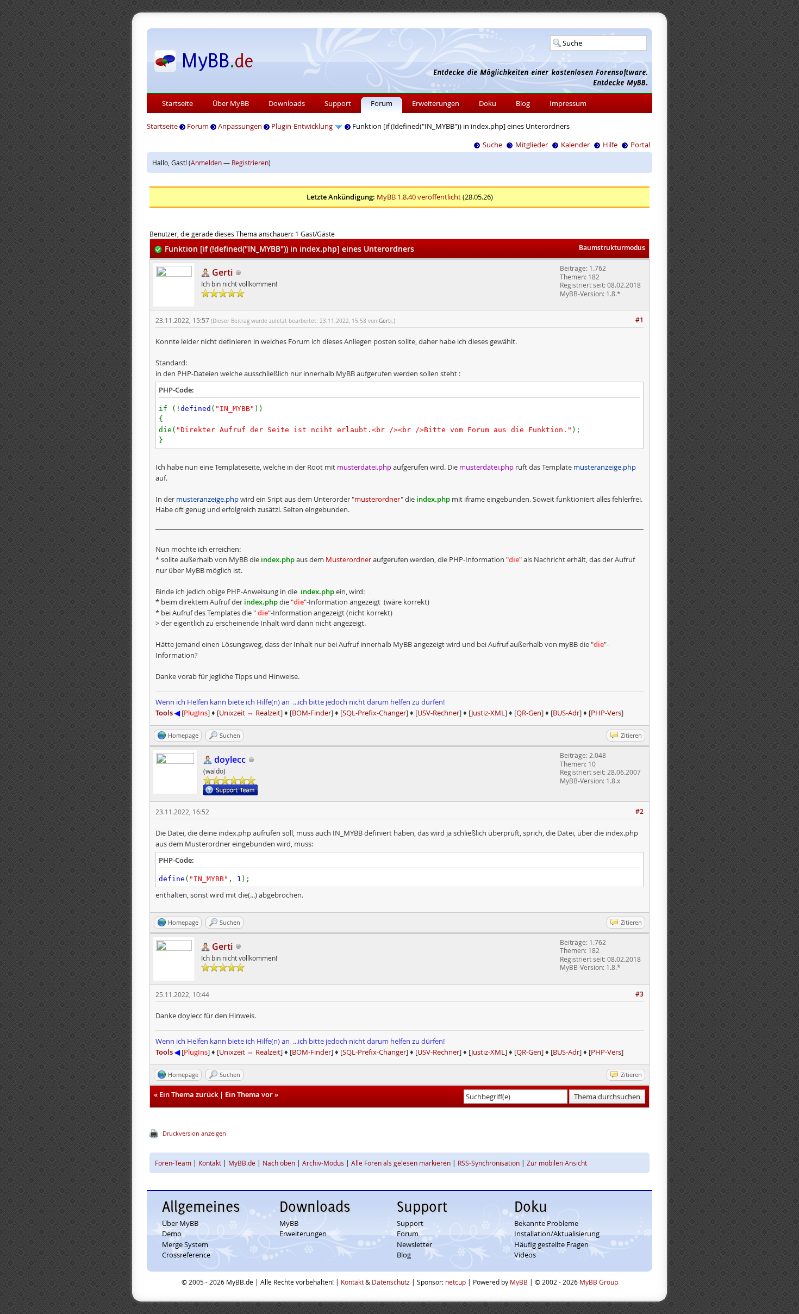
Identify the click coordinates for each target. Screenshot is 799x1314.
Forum (381, 103)
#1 (639, 320)
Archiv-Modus (323, 1163)
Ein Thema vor (249, 1094)
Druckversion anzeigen (194, 1133)
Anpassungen (240, 126)
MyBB (288, 1223)
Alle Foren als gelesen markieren (401, 1163)
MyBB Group (598, 1282)
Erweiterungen (435, 103)
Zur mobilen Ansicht (557, 1163)
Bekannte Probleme (546, 1223)
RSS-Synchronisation (489, 1163)
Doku (487, 103)
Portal (640, 145)
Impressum (568, 103)
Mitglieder (531, 145)
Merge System (185, 1244)
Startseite (177, 103)
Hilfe (610, 145)
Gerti (385, 321)
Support (337, 103)
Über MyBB (231, 103)
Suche (492, 145)
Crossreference (186, 1255)
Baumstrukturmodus (612, 247)
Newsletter (414, 1244)
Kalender (575, 145)
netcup (455, 1282)
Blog (523, 103)
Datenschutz (391, 1282)
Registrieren (250, 162)
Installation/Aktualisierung (557, 1233)
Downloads (287, 103)
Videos (525, 1255)
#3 (639, 994)
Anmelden (206, 162)
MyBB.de (241, 1163)
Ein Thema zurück (188, 1094)
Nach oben (279, 1163)
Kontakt (209, 1163)
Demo (172, 1233)
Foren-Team (173, 1163)
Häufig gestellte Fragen (551, 1244)
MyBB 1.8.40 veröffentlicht (419, 197)
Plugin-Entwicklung (302, 126)
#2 (639, 811)
